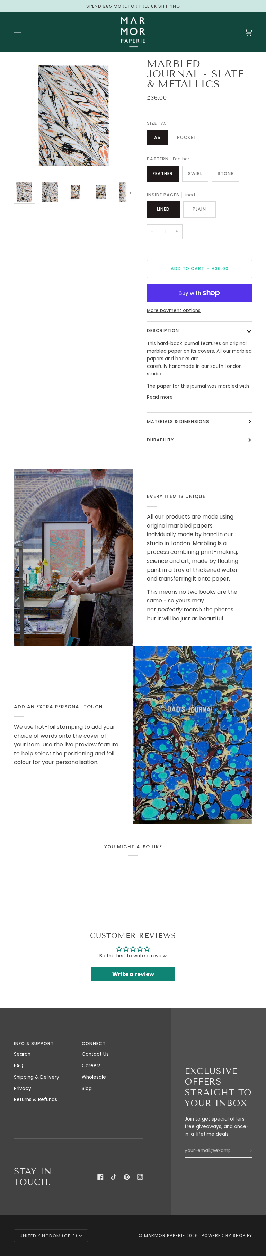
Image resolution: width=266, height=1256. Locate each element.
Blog (87, 1088)
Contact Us (95, 1054)
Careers (91, 1065)
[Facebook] (100, 1177)
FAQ (18, 1065)
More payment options (174, 310)
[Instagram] (140, 1177)
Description (163, 331)
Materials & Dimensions (178, 421)
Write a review (133, 974)
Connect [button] (94, 1043)
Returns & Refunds (35, 1099)
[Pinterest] (127, 1177)
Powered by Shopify (227, 1235)
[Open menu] (24, 32)
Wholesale (94, 1077)
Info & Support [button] (34, 1043)
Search (22, 1054)
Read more (160, 397)
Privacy (22, 1088)
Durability (160, 440)
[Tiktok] (113, 1177)
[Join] (243, 1150)
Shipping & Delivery (36, 1077)
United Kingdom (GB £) (48, 1236)
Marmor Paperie (164, 1235)
